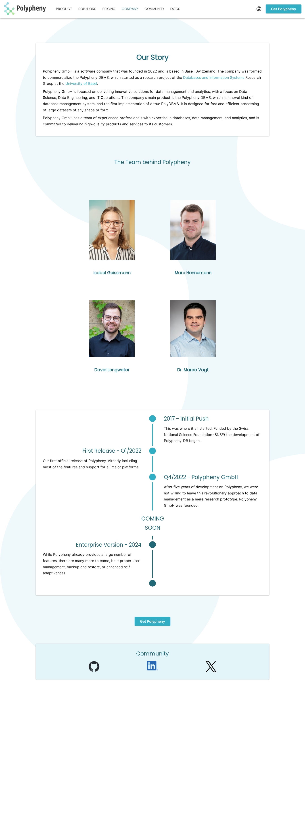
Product (64, 8)
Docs (175, 8)
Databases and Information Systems (213, 77)
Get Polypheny (283, 9)
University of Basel (81, 83)
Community (154, 8)
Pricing (108, 8)
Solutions (87, 8)
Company (130, 8)
